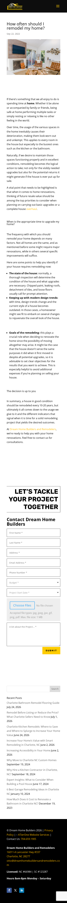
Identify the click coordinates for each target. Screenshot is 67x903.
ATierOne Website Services (33, 834)
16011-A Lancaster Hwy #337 (23, 852)
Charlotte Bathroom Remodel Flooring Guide (33, 703)
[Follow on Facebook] (9, 890)
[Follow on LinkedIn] (21, 890)
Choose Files (22, 605)
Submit (51, 650)
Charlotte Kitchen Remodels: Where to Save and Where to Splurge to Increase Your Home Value (33, 731)
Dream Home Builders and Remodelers (33, 429)
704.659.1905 (28, 839)
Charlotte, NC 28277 (18, 856)
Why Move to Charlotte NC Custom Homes (32, 760)
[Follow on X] (15, 890)
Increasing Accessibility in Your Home (28, 750)
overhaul (31, 209)
